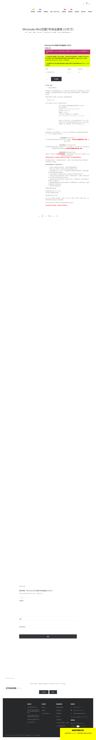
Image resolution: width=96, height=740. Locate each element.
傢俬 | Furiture (39, 32)
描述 (42, 216)
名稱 (20, 619)
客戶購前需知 (58, 710)
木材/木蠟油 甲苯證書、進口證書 (62, 722)
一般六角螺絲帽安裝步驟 (32, 707)
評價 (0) (49, 216)
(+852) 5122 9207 (76, 707)
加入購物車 (56, 79)
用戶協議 (58, 716)
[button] (78, 730)
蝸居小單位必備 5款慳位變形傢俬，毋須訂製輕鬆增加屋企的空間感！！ (33, 711)
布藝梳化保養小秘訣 (31, 722)
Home (26, 32)
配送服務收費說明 (59, 707)
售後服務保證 (58, 713)
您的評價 (21, 600)
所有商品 (34, 32)
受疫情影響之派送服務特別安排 (33, 719)
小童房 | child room (47, 32)
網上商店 (30, 32)
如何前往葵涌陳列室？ (46, 713)
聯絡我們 (43, 710)
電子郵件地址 (22, 627)
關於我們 (43, 707)
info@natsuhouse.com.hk (78, 710)
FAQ (57, 216)
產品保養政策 (58, 719)
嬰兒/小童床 (54, 32)
